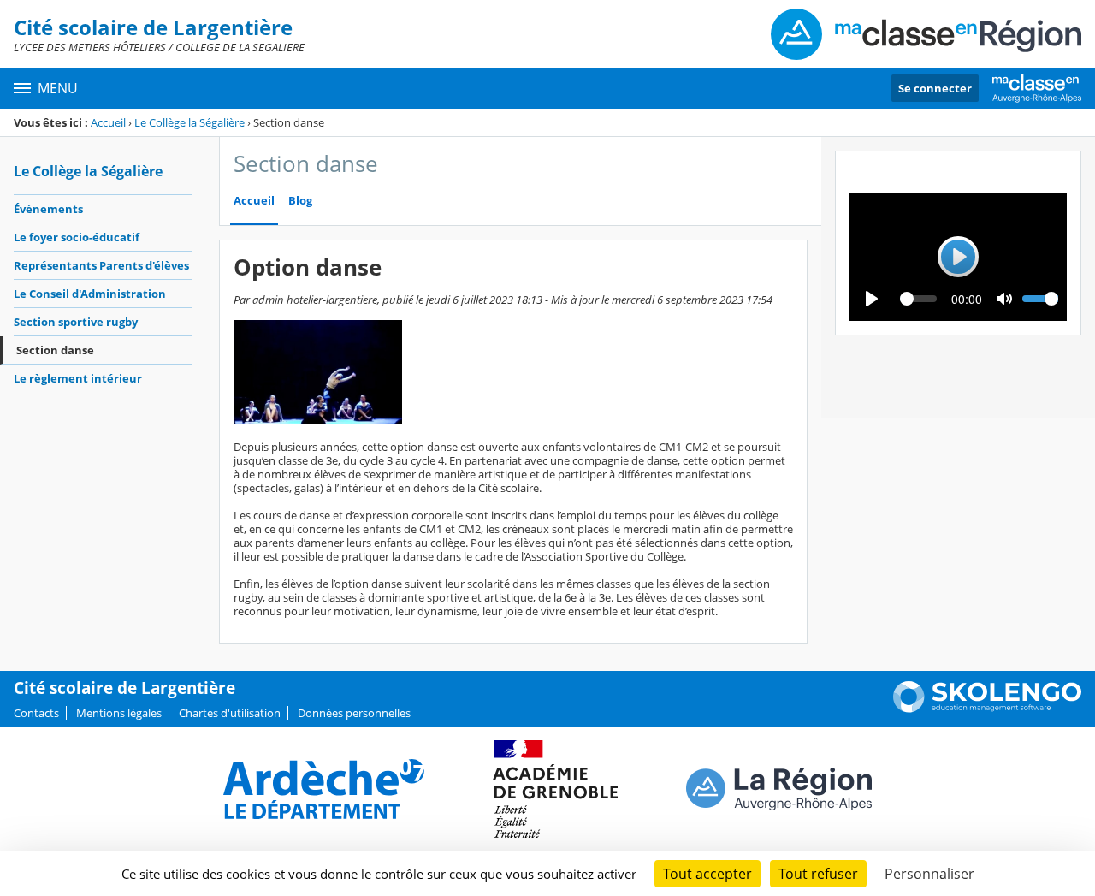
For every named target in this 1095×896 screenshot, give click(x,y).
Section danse (55, 350)
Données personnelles (354, 713)
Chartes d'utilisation (230, 713)
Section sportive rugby (76, 321)
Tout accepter (707, 873)
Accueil (108, 122)
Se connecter (935, 88)
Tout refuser (818, 873)
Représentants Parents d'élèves (101, 265)
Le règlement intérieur (78, 378)
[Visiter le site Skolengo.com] (987, 708)
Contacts (36, 713)
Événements (48, 209)
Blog (300, 200)
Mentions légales (119, 713)
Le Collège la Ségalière (189, 122)
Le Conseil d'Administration (90, 293)
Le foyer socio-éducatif (76, 237)
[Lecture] (871, 298)
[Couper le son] (1004, 298)
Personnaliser (929, 873)
